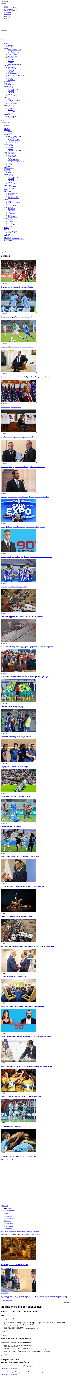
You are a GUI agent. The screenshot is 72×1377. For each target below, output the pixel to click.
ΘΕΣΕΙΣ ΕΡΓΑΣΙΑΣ (13, 198)
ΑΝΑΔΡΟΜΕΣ (12, 213)
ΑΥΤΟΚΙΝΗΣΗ (12, 103)
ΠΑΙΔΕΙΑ (11, 45)
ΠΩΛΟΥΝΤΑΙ (12, 194)
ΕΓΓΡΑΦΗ (4, 1331)
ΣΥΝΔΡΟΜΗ (5, 1354)
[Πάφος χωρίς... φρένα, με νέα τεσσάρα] (36, 761)
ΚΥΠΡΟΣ (7, 43)
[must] (6, 1213)
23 (11, 1159)
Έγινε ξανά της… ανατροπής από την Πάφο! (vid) (18, 1156)
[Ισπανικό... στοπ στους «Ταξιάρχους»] (36, 701)
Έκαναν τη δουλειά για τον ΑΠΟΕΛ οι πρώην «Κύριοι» (21, 1096)
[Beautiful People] (9, 1218)
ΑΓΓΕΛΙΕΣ (7, 191)
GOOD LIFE (8, 105)
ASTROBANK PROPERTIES (16, 75)
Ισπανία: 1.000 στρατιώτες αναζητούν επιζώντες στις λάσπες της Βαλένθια (27, 946)
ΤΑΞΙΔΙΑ (10, 110)
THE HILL (11, 118)
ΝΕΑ (9, 99)
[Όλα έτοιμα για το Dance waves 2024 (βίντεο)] (36, 911)
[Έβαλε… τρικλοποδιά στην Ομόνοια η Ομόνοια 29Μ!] (36, 851)
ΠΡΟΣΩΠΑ (11, 215)
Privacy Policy (21, 1231)
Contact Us (36, 1231)
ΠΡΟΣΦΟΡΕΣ (8, 237)
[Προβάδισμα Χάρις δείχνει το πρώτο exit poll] (36, 432)
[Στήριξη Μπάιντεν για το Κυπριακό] (36, 971)
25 (14, 1159)
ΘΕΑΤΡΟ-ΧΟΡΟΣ (13, 89)
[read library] (8, 1228)
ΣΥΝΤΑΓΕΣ (11, 111)
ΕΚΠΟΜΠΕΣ (8, 229)
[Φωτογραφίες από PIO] (36, 881)
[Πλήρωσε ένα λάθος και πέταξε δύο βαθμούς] (36, 282)
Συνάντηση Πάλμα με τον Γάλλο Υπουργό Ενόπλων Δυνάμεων (23, 467)
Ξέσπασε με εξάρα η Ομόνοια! (11, 1126)
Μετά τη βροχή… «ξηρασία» (11, 826)
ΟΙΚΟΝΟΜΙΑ (12, 67)
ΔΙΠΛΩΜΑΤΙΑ (12, 56)
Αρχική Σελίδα (5, 252)
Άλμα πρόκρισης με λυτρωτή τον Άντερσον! (16, 317)
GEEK (6, 97)
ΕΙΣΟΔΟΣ (7, 18)
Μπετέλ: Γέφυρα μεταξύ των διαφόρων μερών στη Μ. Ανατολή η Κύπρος (27, 1066)
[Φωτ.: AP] (36, 612)
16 (1, 1159)
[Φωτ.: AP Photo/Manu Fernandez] (36, 941)
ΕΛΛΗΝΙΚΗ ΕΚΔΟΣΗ (11, 9)
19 (5, 1159)
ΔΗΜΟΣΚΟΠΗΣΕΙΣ (14, 54)
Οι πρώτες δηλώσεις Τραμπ (11, 407)
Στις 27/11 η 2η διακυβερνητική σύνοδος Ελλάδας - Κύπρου (22, 886)
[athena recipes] (8, 1223)
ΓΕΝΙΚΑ (10, 212)
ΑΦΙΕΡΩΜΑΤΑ (8, 207)
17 (3, 1159)
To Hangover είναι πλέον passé (14, 1264)
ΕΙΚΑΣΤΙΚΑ (11, 92)
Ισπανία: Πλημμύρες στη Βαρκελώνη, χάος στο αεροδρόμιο (22, 617)
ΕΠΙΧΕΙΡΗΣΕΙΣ (12, 70)
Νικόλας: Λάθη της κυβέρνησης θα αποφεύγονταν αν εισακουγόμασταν (26, 557)
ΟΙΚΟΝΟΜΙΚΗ (9, 65)
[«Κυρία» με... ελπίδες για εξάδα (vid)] (36, 581)
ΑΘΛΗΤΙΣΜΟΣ (8, 57)
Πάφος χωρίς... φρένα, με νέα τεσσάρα (14, 767)
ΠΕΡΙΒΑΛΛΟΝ (9, 168)
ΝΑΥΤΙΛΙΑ (11, 80)
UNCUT (10, 234)
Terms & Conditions (10, 1231)
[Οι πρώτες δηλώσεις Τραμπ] (36, 402)
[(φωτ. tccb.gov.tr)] (36, 522)
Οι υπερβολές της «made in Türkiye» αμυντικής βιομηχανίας (23, 527)
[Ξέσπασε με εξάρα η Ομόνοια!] (36, 1121)
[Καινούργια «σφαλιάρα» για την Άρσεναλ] (36, 791)
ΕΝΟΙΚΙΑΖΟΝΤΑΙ (13, 193)
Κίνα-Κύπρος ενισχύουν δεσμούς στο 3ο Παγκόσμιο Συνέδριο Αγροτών (26, 677)
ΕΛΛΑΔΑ (11, 61)
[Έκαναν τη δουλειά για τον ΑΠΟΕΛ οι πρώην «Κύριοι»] (36, 1091)
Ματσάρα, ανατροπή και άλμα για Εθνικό (16, 737)
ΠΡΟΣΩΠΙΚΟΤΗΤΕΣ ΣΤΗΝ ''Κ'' (14, 239)
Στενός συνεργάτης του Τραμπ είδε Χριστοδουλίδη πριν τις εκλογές (25, 377)
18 (4, 1159)
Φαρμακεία (7, 14)
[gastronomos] (8, 1226)
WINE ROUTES (12, 231)
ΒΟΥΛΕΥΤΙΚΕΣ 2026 (14, 50)
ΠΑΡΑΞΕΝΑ (11, 84)
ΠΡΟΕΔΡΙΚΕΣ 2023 (13, 53)
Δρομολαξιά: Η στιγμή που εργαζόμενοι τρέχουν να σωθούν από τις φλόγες (27, 647)
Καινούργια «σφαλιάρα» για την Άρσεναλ (15, 797)
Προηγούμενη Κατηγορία (8, 1268)
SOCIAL (10, 102)
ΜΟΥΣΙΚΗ (11, 91)
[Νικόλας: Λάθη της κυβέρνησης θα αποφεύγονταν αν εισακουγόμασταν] (36, 552)
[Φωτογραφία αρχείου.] (36, 372)
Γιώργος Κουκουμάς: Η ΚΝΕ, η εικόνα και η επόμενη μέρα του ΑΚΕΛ (26, 1036)
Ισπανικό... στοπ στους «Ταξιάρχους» (14, 707)
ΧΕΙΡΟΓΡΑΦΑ (12, 95)
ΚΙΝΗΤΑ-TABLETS (14, 100)
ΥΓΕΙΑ (10, 46)
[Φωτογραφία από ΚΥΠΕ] (36, 462)
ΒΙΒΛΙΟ (10, 94)
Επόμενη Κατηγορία (6, 1300)
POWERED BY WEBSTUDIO (31, 1234)
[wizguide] (7, 1221)
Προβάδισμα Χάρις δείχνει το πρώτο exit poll (17, 437)
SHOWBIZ (11, 108)
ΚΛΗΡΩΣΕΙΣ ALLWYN (15, 64)
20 (7, 1159)
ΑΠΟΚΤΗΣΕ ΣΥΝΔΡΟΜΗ (9, 1369)
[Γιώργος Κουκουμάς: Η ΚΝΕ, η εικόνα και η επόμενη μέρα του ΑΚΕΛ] (36, 1031)
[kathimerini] (8, 1216)
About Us (29, 1231)
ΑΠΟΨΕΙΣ (7, 114)
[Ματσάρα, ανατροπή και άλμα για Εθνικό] (36, 731)
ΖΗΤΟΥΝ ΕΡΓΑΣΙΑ (14, 196)
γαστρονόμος (8, 12)
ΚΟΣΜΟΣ (7, 83)
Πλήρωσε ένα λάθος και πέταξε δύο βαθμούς (17, 287)
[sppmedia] (4, 1206)
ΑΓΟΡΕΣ (10, 72)
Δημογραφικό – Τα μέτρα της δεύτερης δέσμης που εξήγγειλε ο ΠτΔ (25, 497)
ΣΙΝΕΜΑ (10, 88)
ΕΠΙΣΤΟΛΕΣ (8, 240)
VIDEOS (6, 236)
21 (8, 1159)
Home (6, 6)
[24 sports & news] (9, 1210)
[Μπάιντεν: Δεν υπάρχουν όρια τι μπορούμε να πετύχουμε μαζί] (36, 1001)
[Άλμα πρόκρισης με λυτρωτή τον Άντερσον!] (36, 312)
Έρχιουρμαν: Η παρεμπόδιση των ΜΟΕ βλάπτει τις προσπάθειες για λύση (34, 1297)
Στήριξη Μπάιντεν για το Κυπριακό (13, 976)
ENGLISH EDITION (10, 11)
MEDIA (6, 228)
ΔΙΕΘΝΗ (10, 62)
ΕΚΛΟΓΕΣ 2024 (12, 51)
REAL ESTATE (12, 69)
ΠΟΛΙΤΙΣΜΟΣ (8, 86)
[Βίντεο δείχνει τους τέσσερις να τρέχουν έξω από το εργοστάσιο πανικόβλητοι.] (36, 641)
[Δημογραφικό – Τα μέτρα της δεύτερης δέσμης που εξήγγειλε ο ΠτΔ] (36, 492)
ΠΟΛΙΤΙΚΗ (7, 48)
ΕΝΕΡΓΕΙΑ (11, 78)
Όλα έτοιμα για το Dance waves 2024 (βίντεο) (17, 916)
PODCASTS (11, 232)
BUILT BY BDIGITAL (7, 1234)
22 (10, 1159)
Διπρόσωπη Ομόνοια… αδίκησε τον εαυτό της (17, 347)
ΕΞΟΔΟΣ (10, 113)
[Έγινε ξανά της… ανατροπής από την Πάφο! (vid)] (36, 1151)
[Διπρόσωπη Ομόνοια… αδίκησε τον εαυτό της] (36, 342)
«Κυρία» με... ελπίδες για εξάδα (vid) (14, 587)
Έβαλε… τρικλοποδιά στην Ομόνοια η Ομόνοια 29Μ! (20, 856)
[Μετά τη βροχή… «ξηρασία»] (36, 821)
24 (12, 1159)
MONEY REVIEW (13, 73)
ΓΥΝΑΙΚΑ (11, 106)
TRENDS (10, 76)
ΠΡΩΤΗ (6, 128)
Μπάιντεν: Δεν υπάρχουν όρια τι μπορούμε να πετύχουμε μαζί (23, 1006)
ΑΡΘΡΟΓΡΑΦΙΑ (12, 116)
